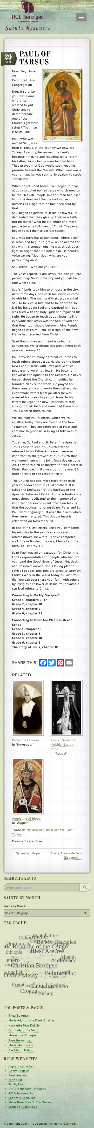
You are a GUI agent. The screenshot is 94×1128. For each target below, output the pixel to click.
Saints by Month (15, 906)
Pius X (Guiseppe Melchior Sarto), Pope (63, 744)
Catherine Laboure (25, 740)
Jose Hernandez (20, 1040)
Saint (70, 830)
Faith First (15, 1079)
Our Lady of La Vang (23, 1030)
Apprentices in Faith (21, 1066)
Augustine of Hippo (26, 818)
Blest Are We (55, 830)
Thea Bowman (19, 1015)
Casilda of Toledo (21, 1050)
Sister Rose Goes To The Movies (29, 1102)
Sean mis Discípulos (21, 1098)
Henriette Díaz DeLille (24, 1025)
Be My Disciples (33, 830)
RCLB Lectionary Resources (27, 1089)
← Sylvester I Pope (26, 853)
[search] (85, 887)
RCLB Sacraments (20, 1093)
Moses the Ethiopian (23, 1035)
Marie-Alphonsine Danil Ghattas (31, 1020)
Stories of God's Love (22, 1106)
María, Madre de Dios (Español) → (66, 855)
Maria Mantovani (20, 1045)
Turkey (17, 834)
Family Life (15, 1084)
